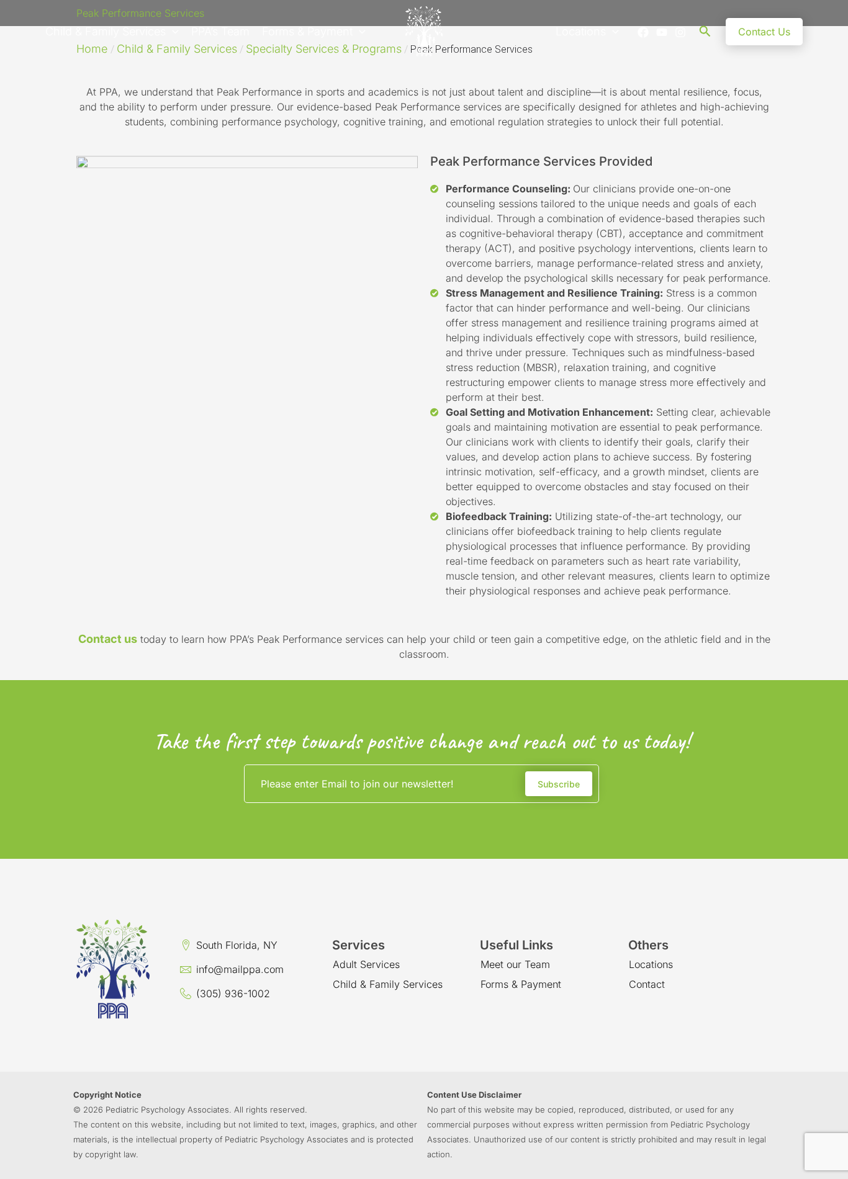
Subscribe (559, 784)
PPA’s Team (220, 31)
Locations (581, 31)
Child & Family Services (105, 31)
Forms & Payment (307, 31)
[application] (172, 31)
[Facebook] (643, 32)
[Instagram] (680, 32)
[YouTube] (661, 32)
